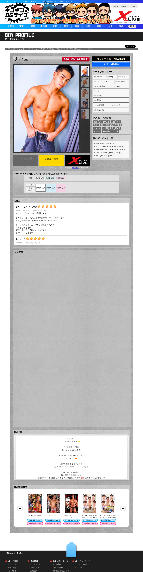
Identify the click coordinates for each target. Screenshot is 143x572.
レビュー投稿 (51, 159)
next (123, 508)
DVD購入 (35, 520)
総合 (132, 26)
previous (20, 508)
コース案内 (34, 568)
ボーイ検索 (12, 568)
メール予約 (57, 564)
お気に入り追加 (25, 158)
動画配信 (35, 523)
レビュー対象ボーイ (82, 564)
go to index (14, 553)
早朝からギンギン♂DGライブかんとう (69, 49)
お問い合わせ (58, 568)
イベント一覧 (35, 564)
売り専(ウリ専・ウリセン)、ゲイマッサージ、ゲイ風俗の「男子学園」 (30, 49)
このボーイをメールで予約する (76, 59)
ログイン (75, 168)
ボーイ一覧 (12, 564)
